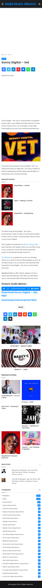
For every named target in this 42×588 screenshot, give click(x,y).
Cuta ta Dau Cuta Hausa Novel (13, 544)
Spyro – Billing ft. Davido (23, 201)
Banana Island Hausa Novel (12, 550)
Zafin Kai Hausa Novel (10, 508)
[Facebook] (5, 314)
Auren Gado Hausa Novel (11, 537)
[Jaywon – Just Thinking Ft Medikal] (31, 438)
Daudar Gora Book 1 (9, 525)
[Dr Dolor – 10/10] (31, 390)
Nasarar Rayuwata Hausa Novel (13, 512)
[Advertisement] (21, 31)
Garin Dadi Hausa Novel (10, 518)
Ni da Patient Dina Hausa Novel (13, 554)
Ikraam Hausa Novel (9, 505)
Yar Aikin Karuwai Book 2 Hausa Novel (15, 570)
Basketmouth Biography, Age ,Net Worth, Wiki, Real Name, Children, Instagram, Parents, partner (25, 472)
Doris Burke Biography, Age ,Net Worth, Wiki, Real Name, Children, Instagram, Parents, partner (26, 481)
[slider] (36, 288)
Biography (6, 495)
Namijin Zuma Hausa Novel (11, 528)
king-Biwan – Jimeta (22, 185)
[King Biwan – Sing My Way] (7, 218)
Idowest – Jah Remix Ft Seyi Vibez (30, 427)
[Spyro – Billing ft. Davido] (7, 204)
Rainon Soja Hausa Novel (11, 567)
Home (5, 54)
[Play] (4, 289)
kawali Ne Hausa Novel (10, 573)
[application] (21, 289)
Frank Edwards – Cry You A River (11, 397)
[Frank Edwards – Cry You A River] (11, 387)
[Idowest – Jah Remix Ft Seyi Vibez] (31, 414)
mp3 (21, 307)
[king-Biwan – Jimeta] (7, 191)
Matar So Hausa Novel (10, 557)
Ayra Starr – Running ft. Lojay (10, 407)
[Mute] (32, 289)
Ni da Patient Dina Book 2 (11, 547)
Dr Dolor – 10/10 (27, 402)
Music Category (29, 244)
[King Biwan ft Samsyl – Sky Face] (11, 442)
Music (10, 54)
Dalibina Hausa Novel (10, 521)
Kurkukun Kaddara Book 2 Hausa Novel (15, 563)
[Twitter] (10, 314)
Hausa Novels (7, 502)
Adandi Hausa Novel (9, 531)
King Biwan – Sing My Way (23, 213)
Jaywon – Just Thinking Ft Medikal (30, 448)
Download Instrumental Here (19, 300)
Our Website (6, 257)
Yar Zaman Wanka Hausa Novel (13, 534)
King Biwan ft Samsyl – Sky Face (10, 457)
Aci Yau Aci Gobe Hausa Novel (13, 576)
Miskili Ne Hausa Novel (10, 541)
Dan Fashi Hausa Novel (10, 560)
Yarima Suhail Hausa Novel (11, 515)
